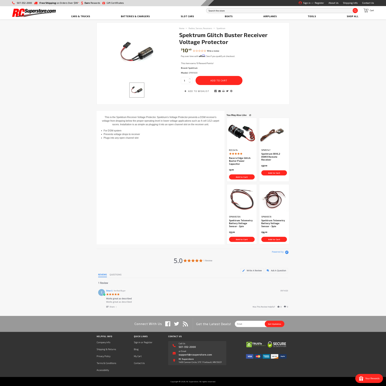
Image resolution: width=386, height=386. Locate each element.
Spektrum (221, 28)
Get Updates (274, 324)
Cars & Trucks (80, 16)
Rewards (92, 2)
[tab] (252, 270)
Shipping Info (350, 2)
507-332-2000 (24, 2)
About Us (334, 2)
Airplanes (270, 16)
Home (181, 28)
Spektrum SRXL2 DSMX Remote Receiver (270, 156)
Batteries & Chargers (135, 16)
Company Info (103, 342)
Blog (136, 349)
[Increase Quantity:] (189, 78)
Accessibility (103, 370)
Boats (229, 16)
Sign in (306, 2)
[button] (112, 306)
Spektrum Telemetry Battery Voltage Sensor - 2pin (241, 223)
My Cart (138, 356)
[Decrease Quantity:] (189, 82)
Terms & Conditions (106, 363)
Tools (312, 16)
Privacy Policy (104, 356)
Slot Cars (187, 16)
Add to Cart (242, 177)
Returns (112, 349)
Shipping (101, 349)
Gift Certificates (115, 2)
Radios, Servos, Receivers (200, 28)
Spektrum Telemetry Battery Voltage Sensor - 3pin (273, 223)
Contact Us (368, 2)
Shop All (353, 16)
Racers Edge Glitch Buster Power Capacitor (240, 161)
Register (319, 2)
